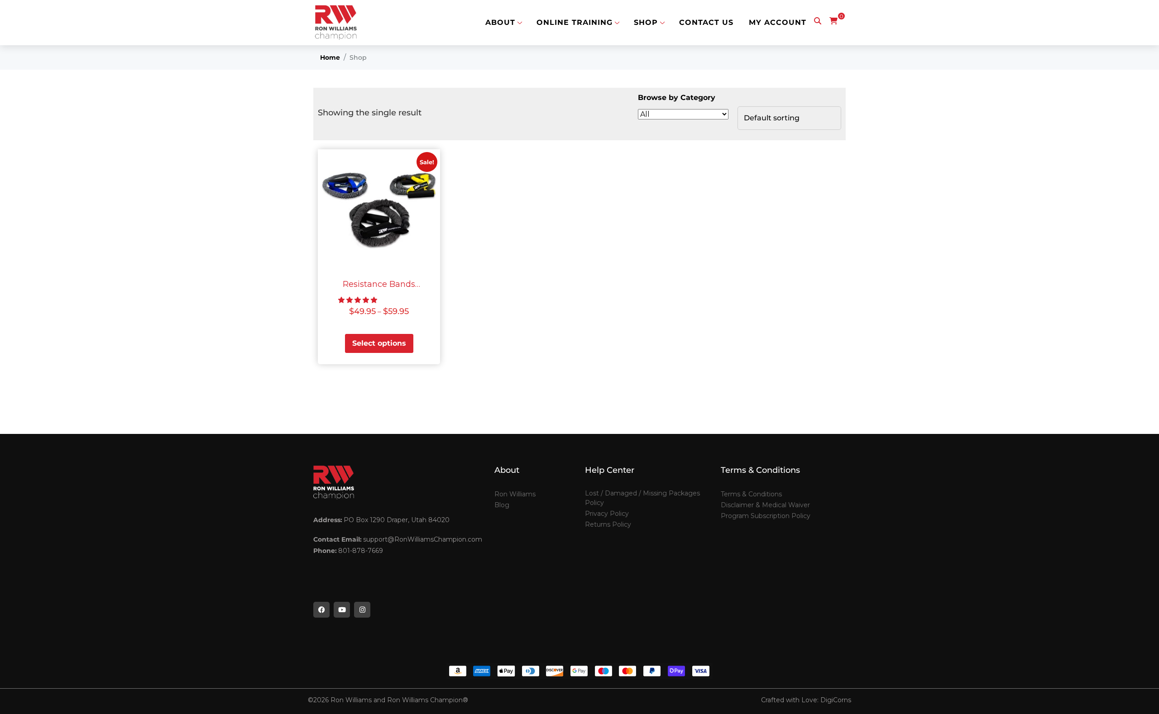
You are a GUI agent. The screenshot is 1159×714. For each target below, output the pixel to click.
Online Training (574, 22)
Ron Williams (515, 494)
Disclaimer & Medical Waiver (765, 505)
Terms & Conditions (751, 494)
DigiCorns (835, 700)
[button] (357, 299)
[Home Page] (336, 22)
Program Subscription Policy (765, 516)
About (500, 22)
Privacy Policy (607, 513)
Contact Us (706, 22)
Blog (501, 505)
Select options (379, 343)
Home (330, 57)
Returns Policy (608, 524)
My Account (777, 22)
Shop (646, 22)
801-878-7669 (360, 551)
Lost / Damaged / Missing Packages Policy (642, 498)
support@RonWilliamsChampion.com (422, 539)
